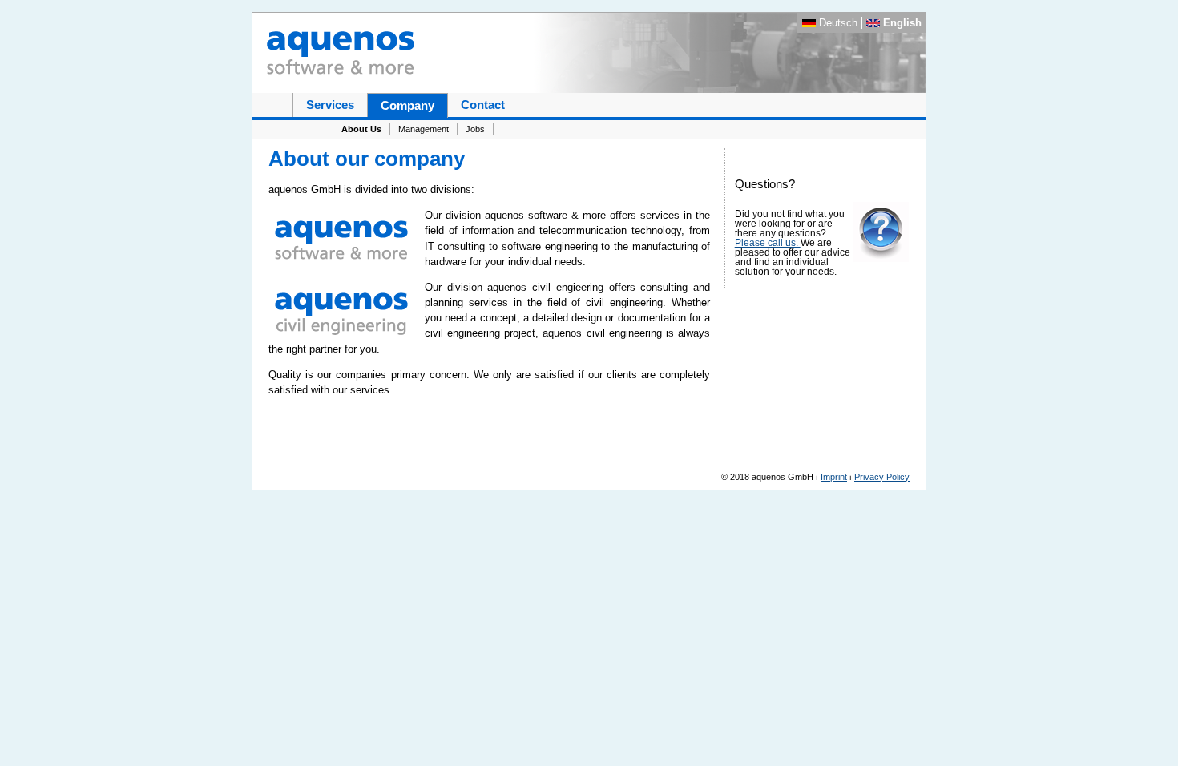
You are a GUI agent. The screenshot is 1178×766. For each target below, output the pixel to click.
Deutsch (838, 23)
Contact (483, 104)
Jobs (475, 129)
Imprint (834, 477)
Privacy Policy (882, 477)
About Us (361, 129)
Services (330, 104)
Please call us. (768, 243)
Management (423, 129)
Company (407, 105)
